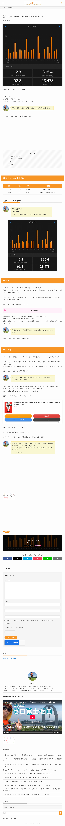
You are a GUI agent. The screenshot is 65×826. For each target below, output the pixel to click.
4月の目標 (10, 164)
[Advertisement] (32, 133)
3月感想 (10, 161)
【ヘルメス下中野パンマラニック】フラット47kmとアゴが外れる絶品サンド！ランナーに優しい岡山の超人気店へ (32, 789)
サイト (6, 614)
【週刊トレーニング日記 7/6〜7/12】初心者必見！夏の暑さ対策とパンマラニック (26, 794)
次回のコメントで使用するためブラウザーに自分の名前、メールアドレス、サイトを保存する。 (30, 620)
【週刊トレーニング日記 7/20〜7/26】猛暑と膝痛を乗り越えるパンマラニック (25, 777)
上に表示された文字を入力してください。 (15, 627)
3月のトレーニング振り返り (16, 156)
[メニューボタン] (3, 3)
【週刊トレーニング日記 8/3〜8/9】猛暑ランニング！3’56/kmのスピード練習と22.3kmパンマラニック (32, 755)
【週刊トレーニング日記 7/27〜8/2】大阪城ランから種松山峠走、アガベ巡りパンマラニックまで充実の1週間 (32, 765)
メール (7, 608)
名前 (6, 601)
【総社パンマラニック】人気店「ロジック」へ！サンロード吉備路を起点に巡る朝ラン (28, 773)
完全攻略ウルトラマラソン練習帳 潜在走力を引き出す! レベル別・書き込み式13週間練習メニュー (37, 403)
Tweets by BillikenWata (9, 658)
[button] (7, 558)
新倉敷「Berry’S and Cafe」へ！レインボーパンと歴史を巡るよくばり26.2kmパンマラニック (29, 770)
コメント (7, 580)
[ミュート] (58, 732)
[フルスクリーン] (60, 732)
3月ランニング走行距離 (16, 158)
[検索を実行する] (60, 813)
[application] (32, 717)
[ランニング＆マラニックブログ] (32, 3)
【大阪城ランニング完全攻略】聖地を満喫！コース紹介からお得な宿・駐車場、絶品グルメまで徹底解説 (32, 759)
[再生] (4, 732)
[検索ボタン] (62, 3)
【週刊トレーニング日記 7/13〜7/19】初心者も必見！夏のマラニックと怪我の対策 (26, 785)
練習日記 (7, 531)
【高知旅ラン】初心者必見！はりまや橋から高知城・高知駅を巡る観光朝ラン (25, 781)
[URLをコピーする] (57, 558)
